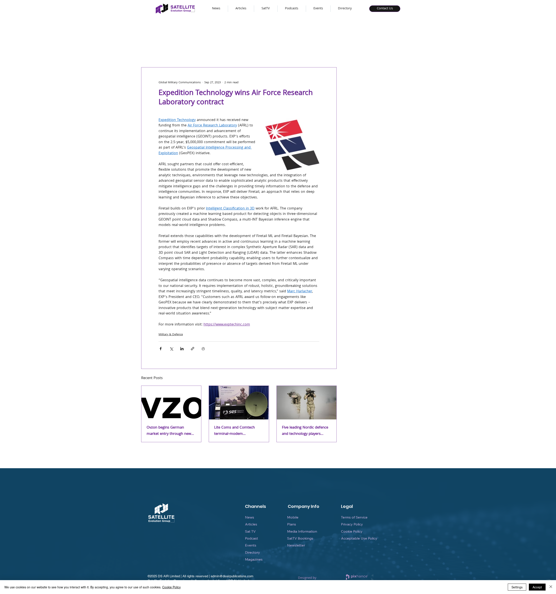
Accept (537, 587)
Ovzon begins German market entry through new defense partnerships (169, 431)
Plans (291, 524)
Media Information (302, 531)
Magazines (254, 559)
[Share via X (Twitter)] (171, 349)
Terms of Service (354, 517)
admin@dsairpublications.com (232, 576)
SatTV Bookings (300, 538)
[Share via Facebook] (161, 349)
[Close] (550, 587)
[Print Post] (203, 349)
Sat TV (250, 531)
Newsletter (296, 545)
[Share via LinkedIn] (182, 349)
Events (250, 545)
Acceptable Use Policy (359, 538)
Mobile (292, 517)
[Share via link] (192, 349)
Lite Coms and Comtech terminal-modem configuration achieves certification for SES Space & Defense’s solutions (237, 431)
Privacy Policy (352, 524)
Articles (251, 524)
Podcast (251, 538)
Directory (252, 552)
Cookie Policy (351, 531)
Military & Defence (171, 334)
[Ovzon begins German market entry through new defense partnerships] (171, 402)
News (249, 517)
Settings (517, 587)
